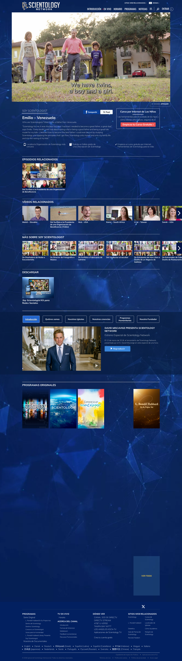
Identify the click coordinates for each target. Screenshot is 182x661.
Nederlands (49, 650)
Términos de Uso (105, 659)
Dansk (37, 647)
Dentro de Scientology (33, 625)
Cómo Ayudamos (151, 630)
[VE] (35, 450)
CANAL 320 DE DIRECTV (105, 619)
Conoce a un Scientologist (35, 631)
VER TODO (146, 576)
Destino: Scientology (33, 628)
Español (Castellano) (102, 647)
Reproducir (119, 348)
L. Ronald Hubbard (134, 624)
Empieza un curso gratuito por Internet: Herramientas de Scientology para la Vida (135, 145)
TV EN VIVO (63, 615)
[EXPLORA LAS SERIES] (35, 408)
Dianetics (131, 630)
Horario (62, 619)
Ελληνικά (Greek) (63, 647)
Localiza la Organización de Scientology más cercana (46, 145)
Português (72, 650)
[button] (3, 213)
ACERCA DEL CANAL (68, 623)
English (27, 647)
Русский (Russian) (88, 650)
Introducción (64, 627)
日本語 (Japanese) (32, 650)
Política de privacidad (138, 659)
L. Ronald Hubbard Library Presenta (38, 637)
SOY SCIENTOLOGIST (34, 110)
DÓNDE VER (99, 615)
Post (108, 112)
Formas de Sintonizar (67, 629)
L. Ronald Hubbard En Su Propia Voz (38, 622)
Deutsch (48, 647)
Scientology (132, 618)
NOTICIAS (143, 9)
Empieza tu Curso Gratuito (138, 124)
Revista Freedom (134, 639)
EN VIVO (107, 9)
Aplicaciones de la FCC (150, 656)
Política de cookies (121, 659)
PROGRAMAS (130, 9)
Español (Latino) (82, 647)
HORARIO (118, 9)
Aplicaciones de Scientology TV (108, 633)
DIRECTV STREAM (102, 622)
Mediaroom (64, 632)
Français (136, 650)
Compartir (92, 112)
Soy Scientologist (32, 640)
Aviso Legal (154, 659)
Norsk (61, 650)
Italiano (147, 647)
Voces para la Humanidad (34, 634)
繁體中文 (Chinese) (120, 650)
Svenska (104, 650)
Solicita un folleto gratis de (87, 145)
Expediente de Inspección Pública (127, 656)
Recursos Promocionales (68, 638)
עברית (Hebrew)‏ (122, 647)
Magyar (136, 647)
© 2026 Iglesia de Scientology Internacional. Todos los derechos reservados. (47, 659)
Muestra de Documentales (35, 642)
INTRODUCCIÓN (94, 9)
